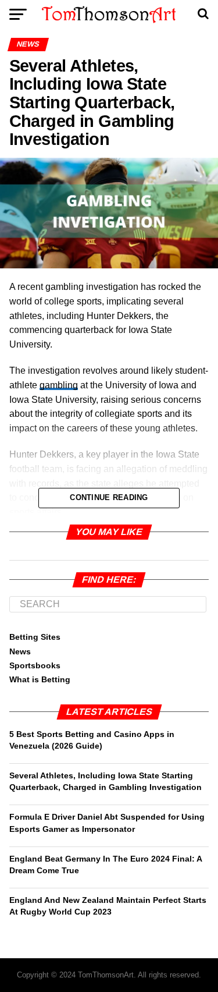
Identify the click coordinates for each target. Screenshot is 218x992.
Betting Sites (34, 637)
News (20, 651)
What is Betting (39, 679)
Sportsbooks (34, 665)
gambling (59, 385)
